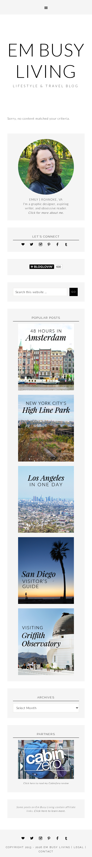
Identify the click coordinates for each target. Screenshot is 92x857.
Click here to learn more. (49, 810)
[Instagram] (42, 244)
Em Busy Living (46, 60)
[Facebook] (59, 244)
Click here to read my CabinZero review (46, 783)
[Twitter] (33, 244)
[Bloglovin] (24, 244)
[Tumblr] (67, 244)
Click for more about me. (46, 212)
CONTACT (46, 851)
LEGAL (79, 847)
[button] (46, 7)
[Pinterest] (50, 244)
